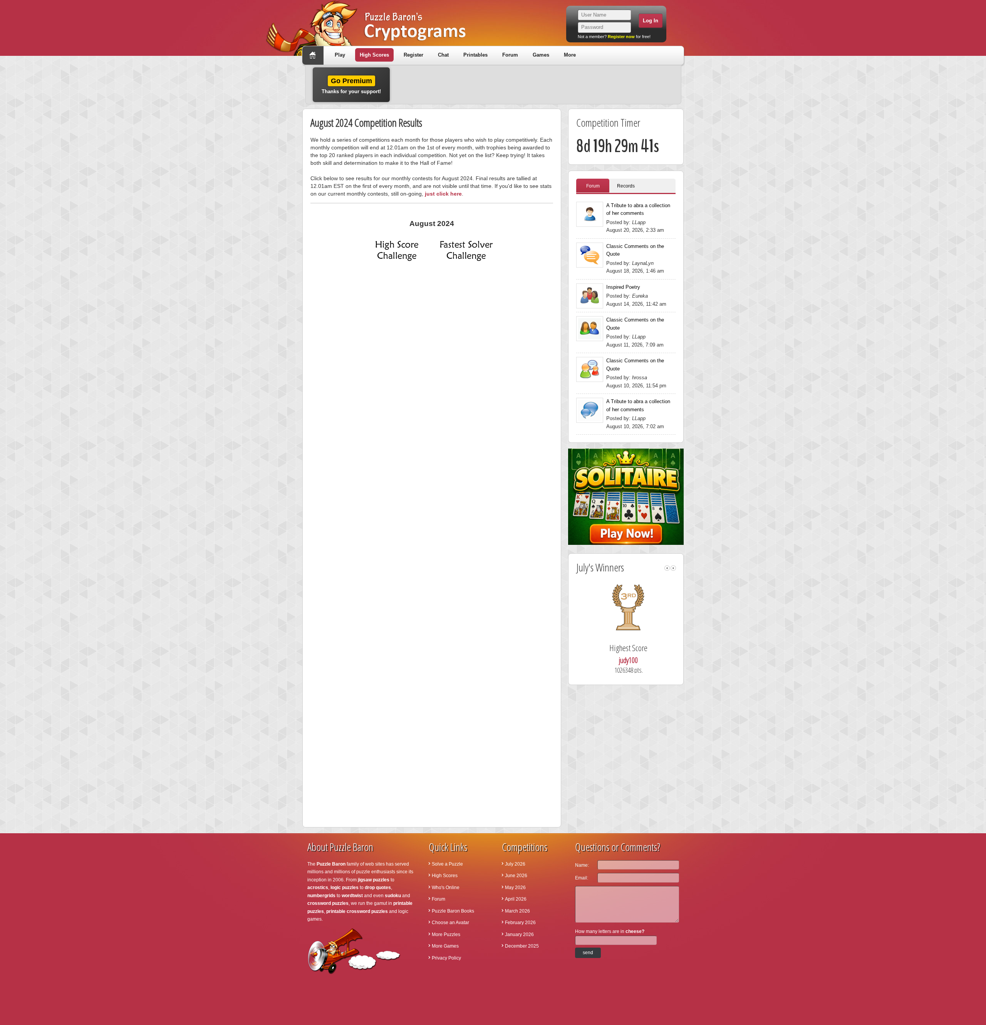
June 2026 (516, 875)
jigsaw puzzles (373, 880)
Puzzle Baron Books (453, 911)
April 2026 (516, 899)
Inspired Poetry (623, 287)
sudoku (393, 895)
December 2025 (522, 946)
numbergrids (321, 895)
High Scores (374, 55)
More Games (445, 946)
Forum (510, 55)
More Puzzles (446, 934)
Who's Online (445, 887)
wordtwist (352, 895)
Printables (475, 55)
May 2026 (515, 887)
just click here (443, 194)
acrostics (317, 887)
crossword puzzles (328, 903)
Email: (581, 878)
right (673, 568)
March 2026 (517, 911)
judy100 (628, 660)
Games (541, 55)
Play (340, 55)
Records (626, 186)
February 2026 (520, 922)
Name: (582, 865)
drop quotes (378, 887)
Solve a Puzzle (447, 864)
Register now (621, 36)
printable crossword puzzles (357, 911)
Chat (443, 55)
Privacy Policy (446, 958)
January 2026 (519, 934)
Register (413, 55)
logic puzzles (344, 887)
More (570, 55)
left (667, 568)
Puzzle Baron (331, 864)
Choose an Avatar (450, 922)
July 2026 (515, 864)
